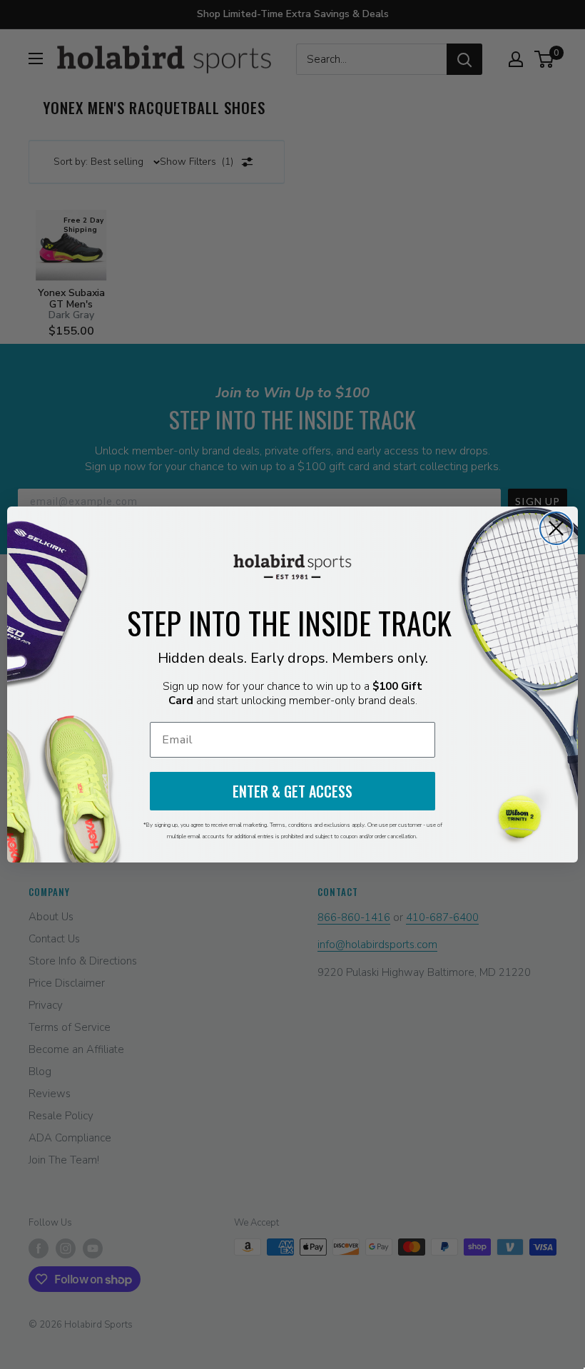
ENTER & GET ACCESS (292, 791)
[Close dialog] (556, 528)
